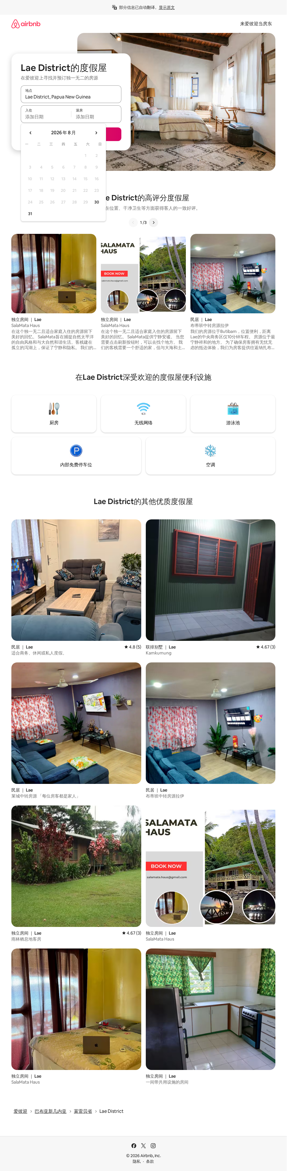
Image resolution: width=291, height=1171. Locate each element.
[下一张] (153, 222)
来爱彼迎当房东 (256, 24)
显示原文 (167, 7)
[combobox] (71, 96)
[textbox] (45, 116)
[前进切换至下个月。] (96, 133)
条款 (150, 1161)
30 (96, 202)
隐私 (137, 1161)
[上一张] (133, 222)
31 (30, 213)
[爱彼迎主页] (25, 24)
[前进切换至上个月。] (30, 133)
